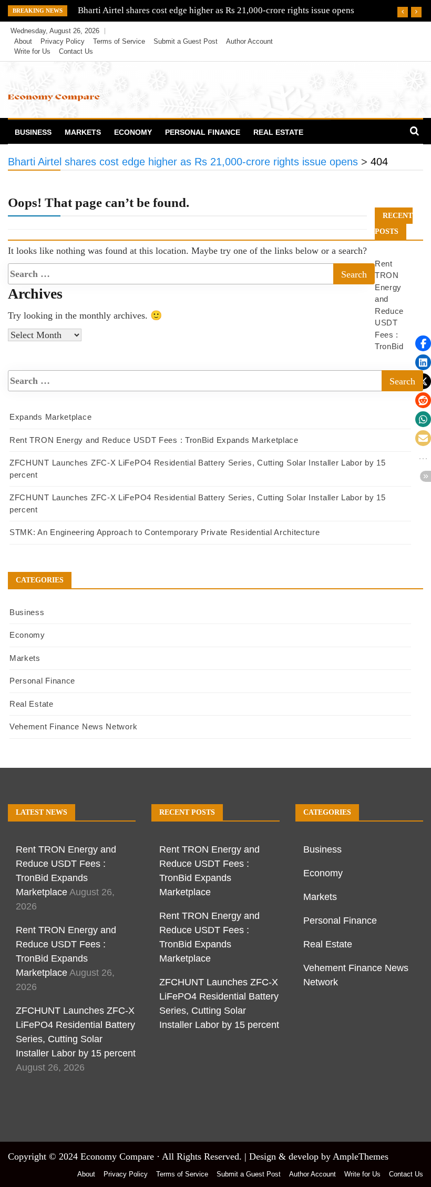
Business (33, 132)
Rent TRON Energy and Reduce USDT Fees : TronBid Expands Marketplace (154, 440)
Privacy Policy (62, 41)
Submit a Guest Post (185, 41)
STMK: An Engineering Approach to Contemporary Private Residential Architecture (164, 532)
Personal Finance (202, 132)
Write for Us (32, 51)
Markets (83, 132)
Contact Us (76, 51)
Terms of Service (119, 41)
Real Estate (278, 132)
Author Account (249, 41)
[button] (423, 343)
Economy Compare (117, 1156)
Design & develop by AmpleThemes (318, 1156)
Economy (133, 132)
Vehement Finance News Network (73, 726)
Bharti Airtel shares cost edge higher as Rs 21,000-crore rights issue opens (216, 10)
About (23, 41)
